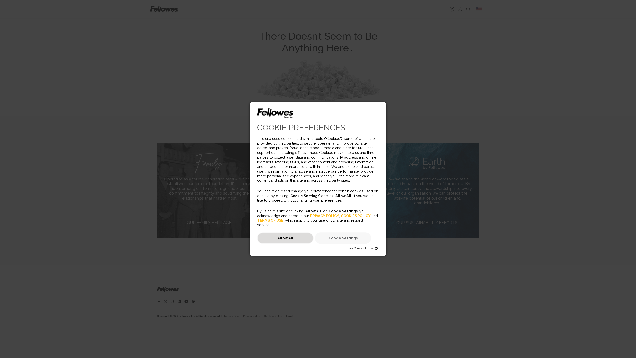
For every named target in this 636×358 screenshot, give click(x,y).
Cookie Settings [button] (343, 238)
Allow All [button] (285, 238)
